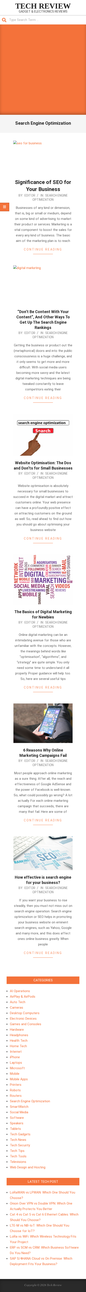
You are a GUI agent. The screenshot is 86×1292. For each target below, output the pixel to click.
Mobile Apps (19, 1079)
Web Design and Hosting (27, 1167)
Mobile (14, 1074)
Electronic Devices (23, 1019)
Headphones (19, 1035)
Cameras (16, 1008)
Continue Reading (43, 249)
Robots (15, 1090)
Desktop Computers (24, 1013)
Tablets (15, 1129)
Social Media (19, 1112)
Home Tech (18, 1046)
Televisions (18, 1162)
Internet (16, 1052)
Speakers (16, 1123)
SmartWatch (19, 1107)
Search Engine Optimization (30, 1101)
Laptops (16, 1063)
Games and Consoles (25, 1024)
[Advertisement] (43, 70)
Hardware (17, 1030)
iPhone (15, 1057)
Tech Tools (18, 1156)
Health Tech (19, 1041)
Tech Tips (17, 1151)
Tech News (18, 1140)
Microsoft (17, 1068)
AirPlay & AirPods (22, 997)
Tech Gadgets (20, 1134)
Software (17, 1118)
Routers (16, 1096)
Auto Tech (17, 1002)
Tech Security (20, 1145)
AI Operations (20, 991)
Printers (15, 1085)
